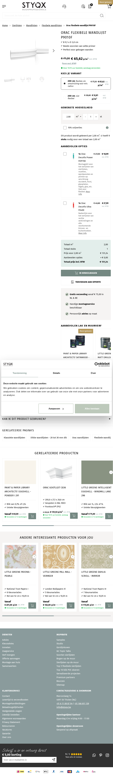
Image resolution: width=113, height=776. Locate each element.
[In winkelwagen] (32, 516)
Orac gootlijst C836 (54, 487)
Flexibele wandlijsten (52, 25)
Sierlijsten (17, 25)
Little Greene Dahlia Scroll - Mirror (93, 573)
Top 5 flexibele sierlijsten (68, 666)
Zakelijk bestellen (11, 714)
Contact (6, 696)
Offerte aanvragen (11, 658)
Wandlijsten (31, 25)
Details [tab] (56, 373)
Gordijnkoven (63, 647)
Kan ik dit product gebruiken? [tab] (24, 419)
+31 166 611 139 (82, 703)
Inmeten (6, 647)
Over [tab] (93, 373)
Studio (59, 643)
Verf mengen (8, 655)
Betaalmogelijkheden (12, 707)
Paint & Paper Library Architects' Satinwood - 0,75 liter (76, 357)
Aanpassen (54, 408)
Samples (60, 640)
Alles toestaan (92, 408)
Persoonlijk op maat (83, 313)
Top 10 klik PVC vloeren (67, 670)
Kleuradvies (8, 643)
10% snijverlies (75, 127)
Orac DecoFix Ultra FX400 (84, 207)
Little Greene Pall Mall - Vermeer (57, 573)
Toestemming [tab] (20, 373)
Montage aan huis (11, 662)
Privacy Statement (11, 722)
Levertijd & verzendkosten (15, 699)
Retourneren (8, 726)
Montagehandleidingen (13, 703)
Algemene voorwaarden (14, 718)
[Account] (83, 6)
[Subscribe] (53, 760)
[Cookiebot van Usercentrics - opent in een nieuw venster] (97, 364)
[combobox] (53, 16)
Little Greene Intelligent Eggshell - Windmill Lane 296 (96, 491)
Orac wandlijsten (80, 437)
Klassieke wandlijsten (14, 437)
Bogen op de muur (65, 658)
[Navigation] (4, 6)
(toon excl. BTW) (69, 63)
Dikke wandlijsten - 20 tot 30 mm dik (49, 437)
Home (5, 25)
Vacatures (7, 729)
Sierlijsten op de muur (67, 662)
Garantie (6, 733)
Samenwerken (9, 666)
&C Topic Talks (63, 651)
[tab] (28, 635)
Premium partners (65, 677)
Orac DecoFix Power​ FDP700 (85, 157)
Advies (5, 640)
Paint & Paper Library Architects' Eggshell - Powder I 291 (18, 491)
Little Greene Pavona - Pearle (18, 573)
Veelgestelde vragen (12, 711)
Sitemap (60, 685)
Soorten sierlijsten (65, 655)
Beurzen (60, 681)
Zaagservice (8, 651)
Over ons (6, 737)
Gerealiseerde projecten (68, 673)
